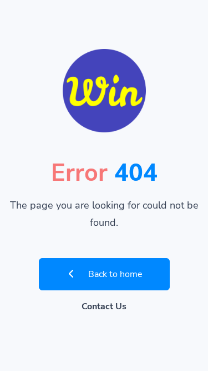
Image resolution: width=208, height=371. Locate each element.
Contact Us (104, 306)
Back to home (114, 274)
